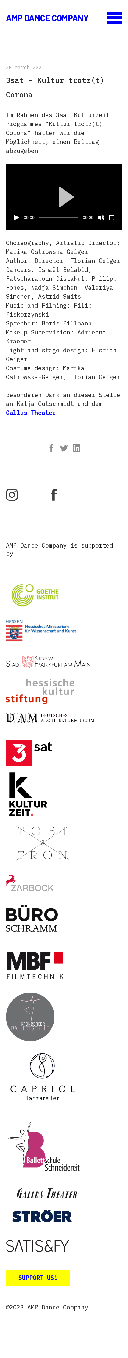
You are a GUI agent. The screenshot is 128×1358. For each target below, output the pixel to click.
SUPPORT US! (38, 1278)
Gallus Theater (31, 413)
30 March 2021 (25, 67)
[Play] (16, 217)
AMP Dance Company (47, 18)
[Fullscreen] (111, 217)
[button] (64, 197)
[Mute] (101, 217)
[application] (64, 197)
